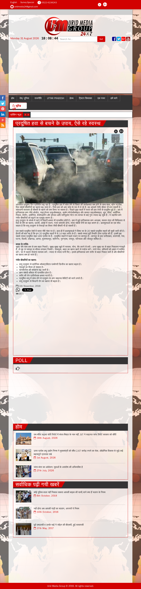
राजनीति (38, 98)
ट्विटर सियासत (85, 98)
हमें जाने (114, 98)
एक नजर (101, 98)
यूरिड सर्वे (16, 106)
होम (12, 98)
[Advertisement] (70, 69)
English (13, 2)
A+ (105, 4)
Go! (101, 39)
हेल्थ (71, 98)
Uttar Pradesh (55, 98)
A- (99, 4)
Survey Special (27, 2)
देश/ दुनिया (24, 98)
